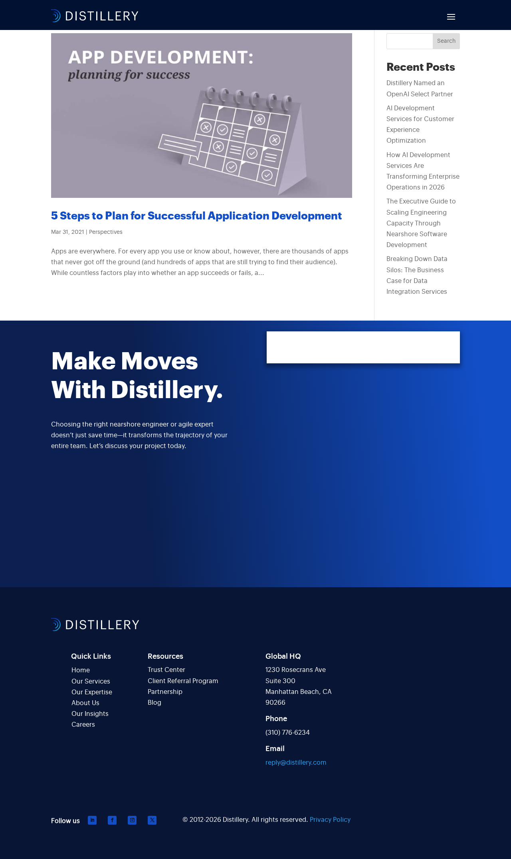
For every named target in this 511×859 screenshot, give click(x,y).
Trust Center (166, 670)
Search (446, 41)
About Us (85, 703)
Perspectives (106, 232)
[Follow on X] (152, 820)
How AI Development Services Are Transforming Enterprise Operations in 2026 (423, 171)
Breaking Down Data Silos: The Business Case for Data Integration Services (417, 275)
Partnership (165, 692)
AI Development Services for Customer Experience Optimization (420, 124)
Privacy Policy (330, 820)
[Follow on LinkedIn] (92, 820)
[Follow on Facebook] (112, 820)
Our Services (90, 681)
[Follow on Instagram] (132, 820)
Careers (83, 724)
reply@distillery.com (296, 762)
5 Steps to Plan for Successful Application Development (196, 216)
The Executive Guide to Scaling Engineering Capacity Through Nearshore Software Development (421, 223)
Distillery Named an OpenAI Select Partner (419, 88)
